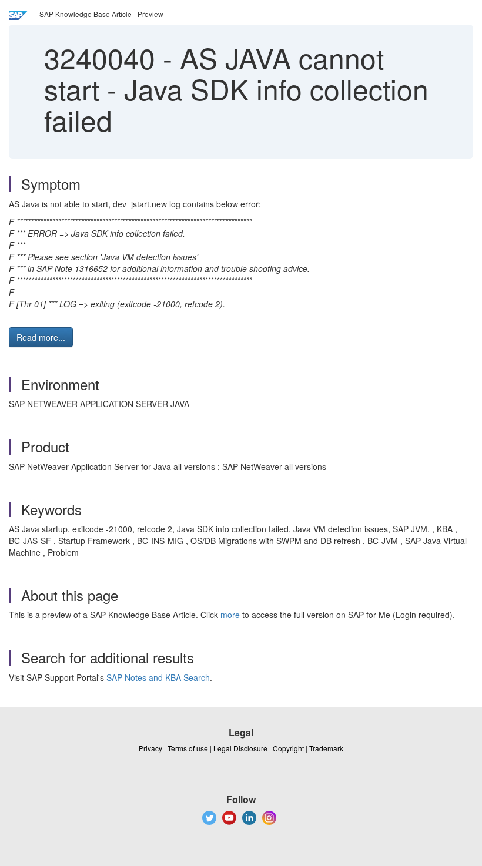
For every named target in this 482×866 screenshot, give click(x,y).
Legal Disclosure (240, 748)
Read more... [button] (40, 337)
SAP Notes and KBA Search (158, 677)
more (230, 614)
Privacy (150, 748)
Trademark (326, 748)
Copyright (288, 748)
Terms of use (188, 748)
